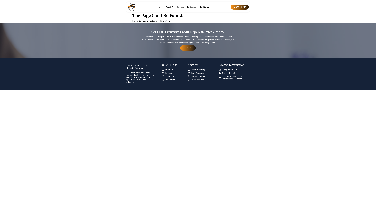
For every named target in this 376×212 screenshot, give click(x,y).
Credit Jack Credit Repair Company (136, 66)
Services (180, 7)
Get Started (204, 7)
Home (160, 7)
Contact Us (191, 7)
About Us (170, 7)
